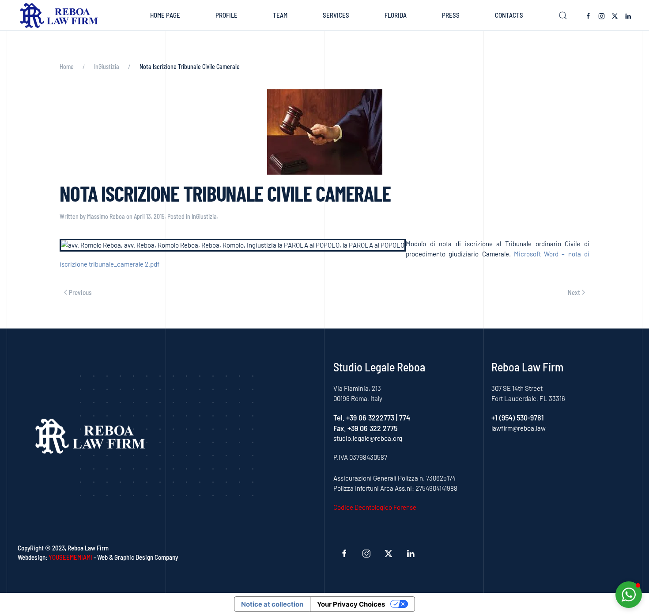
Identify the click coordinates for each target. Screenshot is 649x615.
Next (574, 292)
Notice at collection (272, 604)
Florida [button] (396, 15)
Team (280, 15)
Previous (80, 292)
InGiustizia (204, 216)
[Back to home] (61, 15)
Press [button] (451, 15)
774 (404, 417)
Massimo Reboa (106, 216)
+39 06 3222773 (370, 417)
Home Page (165, 15)
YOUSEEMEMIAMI (70, 557)
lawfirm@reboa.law (518, 428)
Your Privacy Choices (351, 604)
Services (336, 15)
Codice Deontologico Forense (374, 507)
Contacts (509, 15)
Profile (226, 15)
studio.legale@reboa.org (367, 438)
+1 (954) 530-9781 (517, 417)
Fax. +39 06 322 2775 (365, 428)
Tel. (339, 417)
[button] (562, 15)
